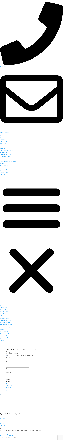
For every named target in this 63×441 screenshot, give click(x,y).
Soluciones (2, 137)
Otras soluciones (4, 145)
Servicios (2, 147)
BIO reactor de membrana (6, 158)
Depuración (3, 139)
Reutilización (3, 143)
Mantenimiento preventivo (6, 150)
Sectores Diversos (4, 172)
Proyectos (2, 163)
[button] (31, 239)
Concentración (3, 141)
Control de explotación (5, 154)
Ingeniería (2, 148)
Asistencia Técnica (4, 152)
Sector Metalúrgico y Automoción (8, 170)
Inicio (7, 383)
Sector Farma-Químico (5, 167)
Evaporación (3, 159)
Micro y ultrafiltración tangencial (8, 161)
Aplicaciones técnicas (5, 156)
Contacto (2, 174)
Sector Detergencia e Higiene (7, 169)
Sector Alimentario (4, 165)
